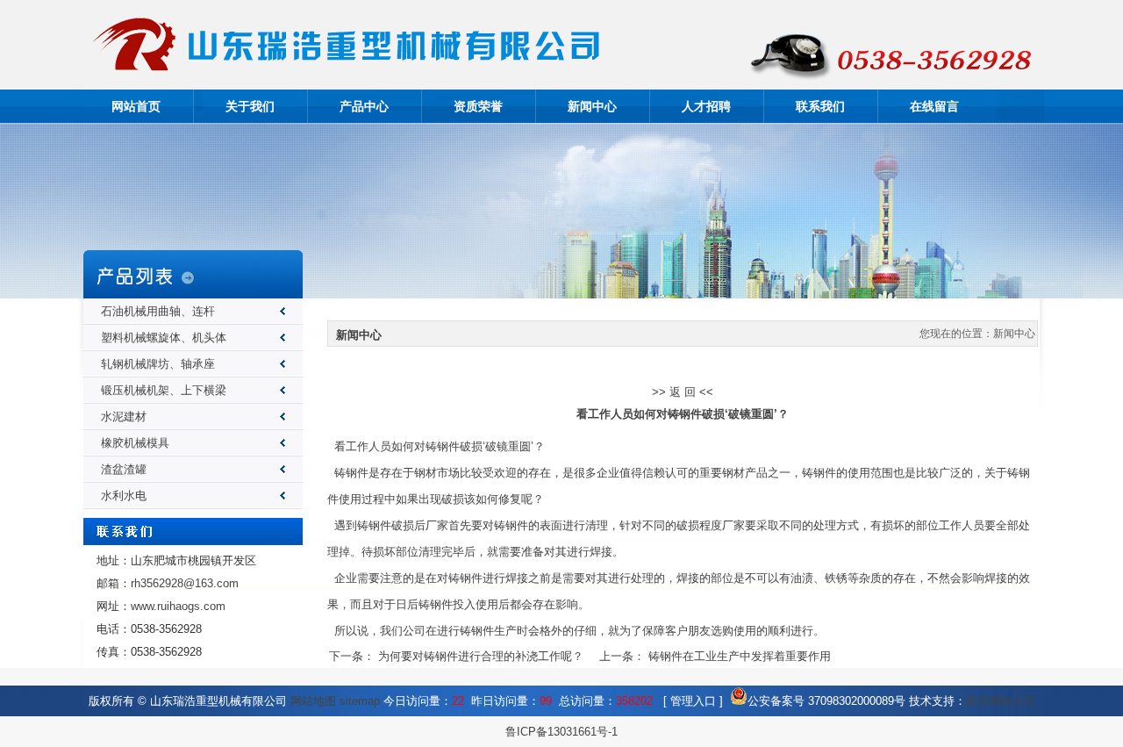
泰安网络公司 (1000, 700)
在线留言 (934, 106)
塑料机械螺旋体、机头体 (163, 337)
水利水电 (124, 495)
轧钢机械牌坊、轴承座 (158, 363)
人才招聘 (706, 106)
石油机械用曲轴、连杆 (158, 311)
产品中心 (364, 106)
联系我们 (820, 106)
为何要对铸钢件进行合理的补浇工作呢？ (480, 656)
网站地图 (313, 700)
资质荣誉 (478, 106)
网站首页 (136, 106)
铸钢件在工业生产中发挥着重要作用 (739, 656)
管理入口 (693, 700)
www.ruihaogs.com (178, 606)
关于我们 (250, 106)
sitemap (360, 700)
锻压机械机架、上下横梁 (163, 390)
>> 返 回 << (682, 392)
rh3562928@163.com (185, 583)
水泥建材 (124, 416)
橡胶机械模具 (135, 442)
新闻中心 (592, 106)
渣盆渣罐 (124, 469)
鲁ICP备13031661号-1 (561, 731)
